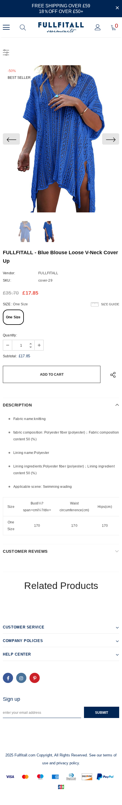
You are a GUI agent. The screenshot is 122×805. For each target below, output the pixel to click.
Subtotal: (10, 356)
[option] (61, 138)
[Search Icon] (23, 27)
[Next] (110, 139)
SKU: (7, 280)
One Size (13, 317)
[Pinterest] (35, 678)
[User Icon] (98, 27)
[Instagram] (21, 678)
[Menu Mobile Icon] (6, 27)
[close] (117, 8)
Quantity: (10, 335)
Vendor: (9, 273)
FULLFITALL (48, 273)
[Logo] (61, 27)
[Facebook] (8, 678)
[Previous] (11, 139)
